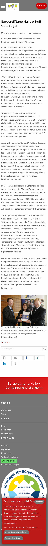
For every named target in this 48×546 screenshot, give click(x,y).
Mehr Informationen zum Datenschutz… (21, 527)
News (3, 426)
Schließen (39, 501)
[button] (6, 358)
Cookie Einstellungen (10, 465)
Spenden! (41, 5)
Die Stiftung (6, 411)
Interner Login (7, 434)
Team (3, 414)
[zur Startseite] (12, 7)
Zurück (6, 342)
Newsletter (6, 430)
